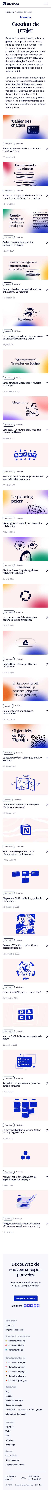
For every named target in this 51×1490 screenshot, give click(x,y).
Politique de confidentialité (35, 1477)
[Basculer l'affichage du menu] (45, 4)
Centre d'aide (11, 1455)
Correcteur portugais (17, 1380)
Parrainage (10, 1444)
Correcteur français (16, 1362)
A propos (9, 1426)
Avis (7, 1435)
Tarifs (7, 1431)
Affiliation (9, 1440)
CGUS (23, 1478)
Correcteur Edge (15, 1350)
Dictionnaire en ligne (14, 1400)
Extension (9, 1325)
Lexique (8, 1396)
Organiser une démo (14, 1330)
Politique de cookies (10, 1477)
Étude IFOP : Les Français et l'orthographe (23, 1409)
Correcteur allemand (17, 1376)
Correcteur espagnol (17, 1371)
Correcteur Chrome (16, 1341)
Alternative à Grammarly (15, 1414)
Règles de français (13, 1405)
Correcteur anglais (16, 1367)
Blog (7, 1391)
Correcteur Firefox (16, 1345)
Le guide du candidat (14, 1464)
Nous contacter (12, 1460)
